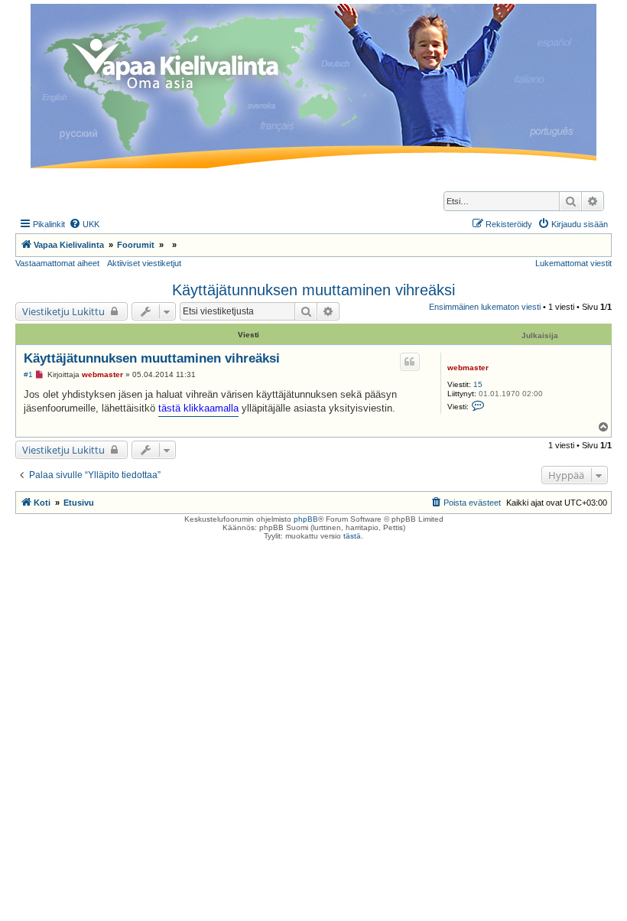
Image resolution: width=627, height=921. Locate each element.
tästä (352, 536)
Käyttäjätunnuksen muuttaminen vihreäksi (313, 290)
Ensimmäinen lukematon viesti (485, 306)
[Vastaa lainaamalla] (410, 362)
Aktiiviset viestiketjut (144, 263)
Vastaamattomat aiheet (57, 263)
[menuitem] (84, 224)
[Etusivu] (313, 86)
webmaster (468, 367)
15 (477, 384)
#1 (28, 374)
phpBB (306, 519)
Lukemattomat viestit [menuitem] (573, 263)
